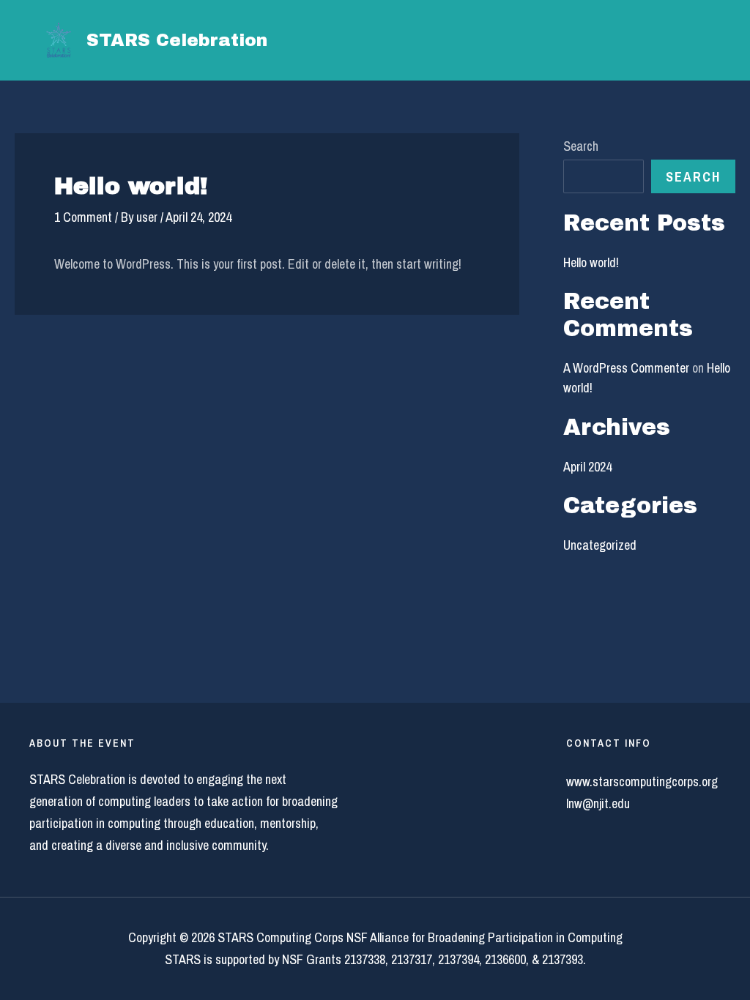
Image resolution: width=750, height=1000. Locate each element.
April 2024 (587, 467)
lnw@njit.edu (598, 803)
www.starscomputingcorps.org (642, 781)
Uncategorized (599, 545)
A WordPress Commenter (626, 368)
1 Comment (83, 217)
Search (580, 146)
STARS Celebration (176, 40)
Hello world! (591, 262)
